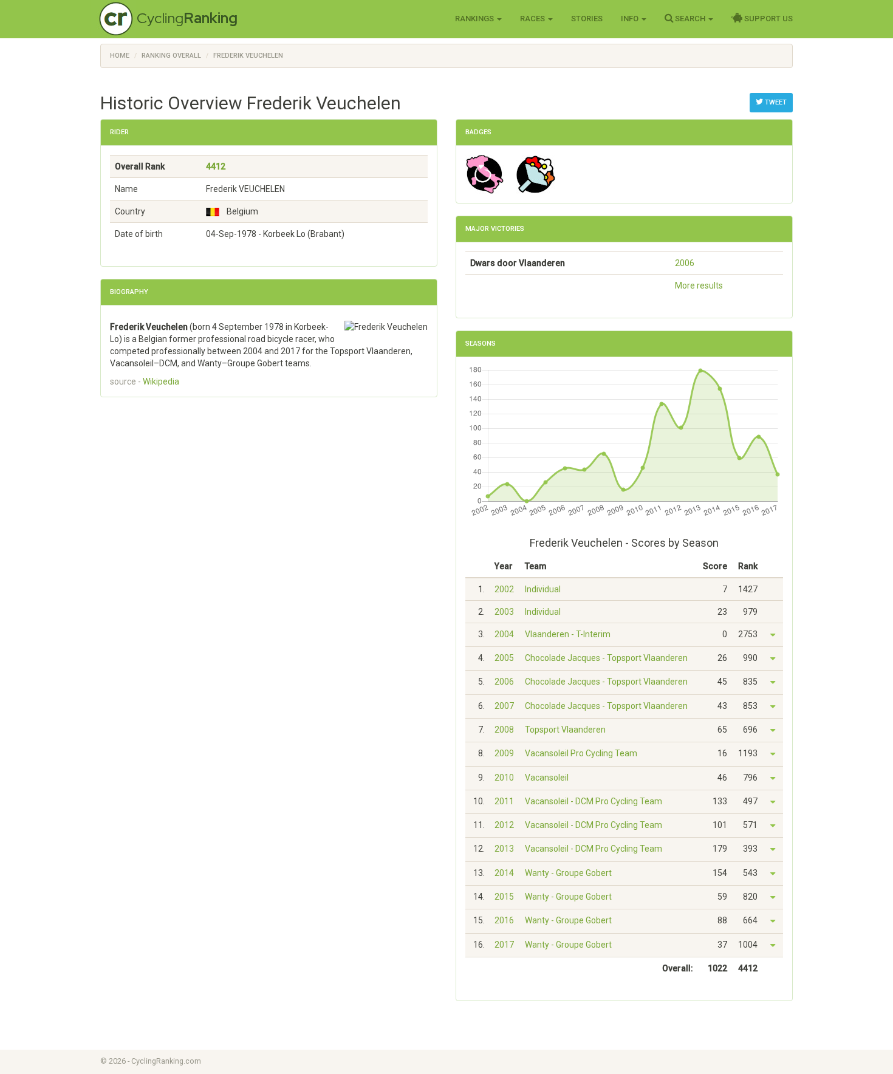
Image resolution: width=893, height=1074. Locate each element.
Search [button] (690, 18)
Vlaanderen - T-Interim (568, 634)
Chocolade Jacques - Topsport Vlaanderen (606, 658)
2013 (504, 848)
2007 (504, 706)
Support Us (767, 18)
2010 (504, 777)
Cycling (187, 18)
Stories (587, 18)
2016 (504, 920)
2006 (684, 263)
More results (699, 285)
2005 (504, 658)
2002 (504, 589)
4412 (215, 166)
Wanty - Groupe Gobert (568, 873)
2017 (504, 944)
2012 (504, 825)
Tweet (775, 102)
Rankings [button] (475, 18)
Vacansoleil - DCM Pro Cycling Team (593, 801)
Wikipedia (161, 381)
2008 (504, 729)
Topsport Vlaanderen (565, 729)
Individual (543, 589)
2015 (504, 896)
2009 (504, 753)
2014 (504, 873)
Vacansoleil (547, 777)
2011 (504, 801)
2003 (504, 612)
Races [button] (533, 18)
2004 (504, 634)
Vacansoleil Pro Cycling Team (581, 753)
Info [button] (630, 18)
